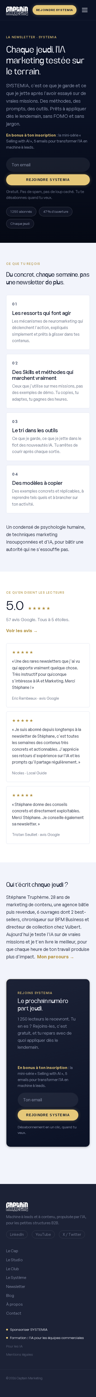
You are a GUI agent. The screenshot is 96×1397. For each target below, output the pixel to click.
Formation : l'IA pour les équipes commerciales (47, 1337)
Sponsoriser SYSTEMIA (28, 1329)
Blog (10, 1295)
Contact (13, 1313)
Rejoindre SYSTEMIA (54, 10)
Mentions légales (19, 1354)
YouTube (43, 1234)
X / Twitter (72, 1234)
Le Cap (12, 1250)
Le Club (12, 1268)
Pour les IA (14, 1346)
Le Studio (14, 1259)
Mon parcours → (55, 956)
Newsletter (15, 1286)
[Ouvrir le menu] (85, 10)
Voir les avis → (22, 630)
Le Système (16, 1277)
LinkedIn (17, 1234)
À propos (14, 1304)
